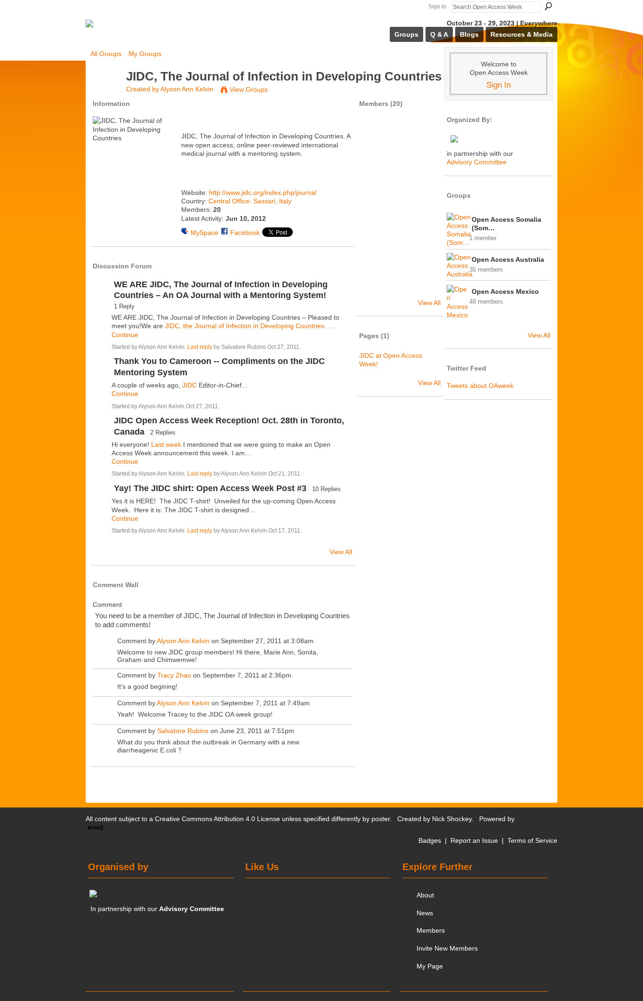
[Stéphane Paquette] (374, 261)
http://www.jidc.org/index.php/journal (262, 192)
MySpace (204, 232)
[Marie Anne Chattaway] (399, 211)
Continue (125, 335)
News (425, 913)
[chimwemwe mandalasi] (424, 211)
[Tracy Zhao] (424, 136)
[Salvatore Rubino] (424, 161)
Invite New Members (447, 948)
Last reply (199, 347)
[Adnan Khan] (374, 286)
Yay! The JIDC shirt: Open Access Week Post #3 (210, 488)
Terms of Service (532, 840)
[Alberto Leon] (424, 236)
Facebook (245, 232)
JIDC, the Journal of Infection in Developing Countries (244, 326)
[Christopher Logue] (424, 186)
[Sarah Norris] (374, 161)
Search (548, 6)
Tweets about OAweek (480, 385)
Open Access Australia (508, 259)
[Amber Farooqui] (399, 161)
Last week (166, 444)
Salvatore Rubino (183, 731)
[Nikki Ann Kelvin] (374, 186)
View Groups (249, 89)
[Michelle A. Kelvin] (374, 236)
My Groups (145, 53)
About (425, 895)
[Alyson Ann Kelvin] (105, 93)
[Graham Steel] (399, 236)
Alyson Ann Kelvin (187, 89)
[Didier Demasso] (399, 186)
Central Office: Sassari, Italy (250, 201)
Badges (429, 840)
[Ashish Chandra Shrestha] (399, 136)
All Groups (105, 53)
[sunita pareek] (374, 211)
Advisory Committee (476, 162)
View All (341, 552)
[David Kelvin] (424, 261)
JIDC (189, 385)
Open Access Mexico (505, 291)
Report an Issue (474, 840)
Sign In (437, 6)
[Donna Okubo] (399, 261)
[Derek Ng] (399, 286)
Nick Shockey (452, 819)
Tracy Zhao (174, 675)
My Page (430, 966)
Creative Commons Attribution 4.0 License (217, 819)
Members (431, 930)
